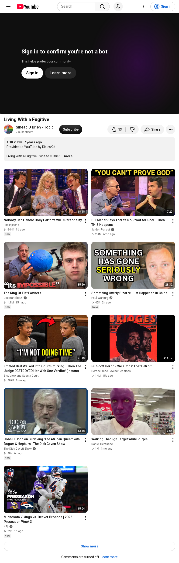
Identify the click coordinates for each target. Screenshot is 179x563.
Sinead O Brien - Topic (35, 127)
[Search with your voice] (118, 6)
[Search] (102, 6)
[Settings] (144, 6)
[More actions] (170, 129)
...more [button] (66, 156)
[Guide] (8, 6)
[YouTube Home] (27, 6)
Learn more (109, 557)
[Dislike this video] (132, 129)
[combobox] (77, 6)
